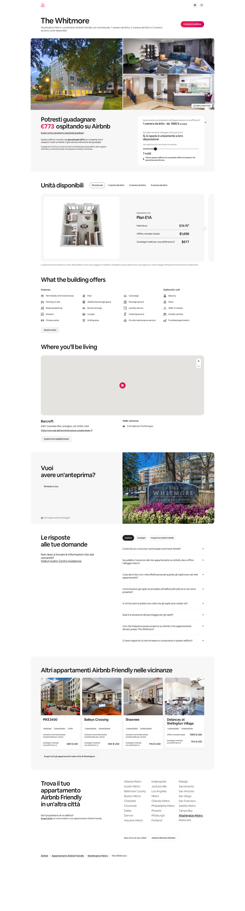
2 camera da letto (137, 185)
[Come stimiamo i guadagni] (173, 242)
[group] (171, 140)
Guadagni (141, 538)
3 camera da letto (159, 185)
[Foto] (76, 74)
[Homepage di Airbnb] (43, 5)
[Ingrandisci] (198, 361)
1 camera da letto (116, 185)
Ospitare (128, 538)
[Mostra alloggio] (60, 713)
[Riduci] (198, 366)
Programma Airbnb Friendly (162, 538)
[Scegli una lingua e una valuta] (195, 5)
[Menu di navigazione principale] (201, 5)
